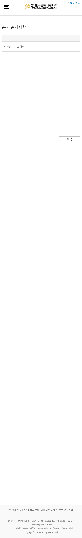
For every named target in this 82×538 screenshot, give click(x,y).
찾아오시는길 (66, 510)
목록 (69, 139)
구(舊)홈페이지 (73, 3)
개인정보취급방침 (29, 510)
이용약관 (13, 510)
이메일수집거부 (49, 510)
